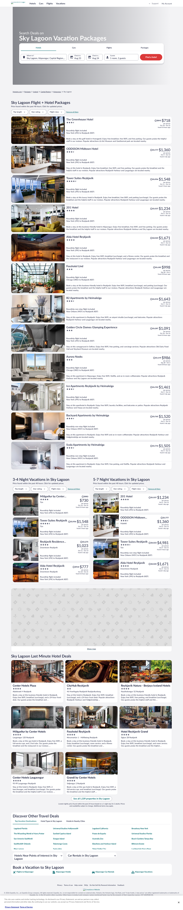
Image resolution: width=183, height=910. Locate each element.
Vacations (60, 4)
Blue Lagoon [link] (19, 849)
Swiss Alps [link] (57, 849)
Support (155, 4)
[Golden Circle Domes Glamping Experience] (118, 338)
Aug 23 (77, 58)
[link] (32, 872)
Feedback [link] (120, 885)
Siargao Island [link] (58, 839)
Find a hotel (151, 57)
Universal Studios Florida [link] (142, 834)
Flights (49, 4)
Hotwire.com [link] (17, 92)
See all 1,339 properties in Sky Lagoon (91, 799)
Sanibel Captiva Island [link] (62, 834)
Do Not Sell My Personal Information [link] (103, 885)
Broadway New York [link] (140, 829)
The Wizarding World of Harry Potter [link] (29, 834)
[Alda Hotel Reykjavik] (118, 248)
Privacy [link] (59, 885)
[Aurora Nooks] (118, 367)
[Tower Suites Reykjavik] (118, 189)
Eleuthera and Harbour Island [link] (104, 844)
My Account (167, 4)
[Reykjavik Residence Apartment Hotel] (64, 550)
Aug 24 (95, 58)
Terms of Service (26, 907)
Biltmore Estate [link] (138, 844)
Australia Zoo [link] (97, 839)
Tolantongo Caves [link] (60, 844)
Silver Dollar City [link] (99, 849)
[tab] (38, 48)
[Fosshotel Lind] (118, 278)
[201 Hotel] (118, 218)
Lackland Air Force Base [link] (141, 849)
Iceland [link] (35, 92)
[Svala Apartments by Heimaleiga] (118, 455)
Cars (41, 4)
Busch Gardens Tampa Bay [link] (142, 839)
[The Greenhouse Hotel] (118, 130)
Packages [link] (27, 92)
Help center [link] (78, 885)
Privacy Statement (12, 907)
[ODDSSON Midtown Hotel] (118, 159)
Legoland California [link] (100, 829)
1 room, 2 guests (118, 58)
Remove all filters (72, 112)
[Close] (179, 902)
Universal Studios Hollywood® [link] (65, 829)
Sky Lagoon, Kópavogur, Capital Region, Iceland (47, 58)
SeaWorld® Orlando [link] (22, 844)
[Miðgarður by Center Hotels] (64, 504)
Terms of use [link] (68, 885)
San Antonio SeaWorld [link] (23, 839)
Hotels (32, 4)
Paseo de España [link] (99, 834)
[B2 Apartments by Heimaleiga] (118, 309)
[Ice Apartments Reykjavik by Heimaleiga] (118, 397)
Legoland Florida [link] (20, 829)
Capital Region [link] (46, 92)
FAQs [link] (86, 885)
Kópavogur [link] (57, 92)
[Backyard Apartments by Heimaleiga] (118, 426)
